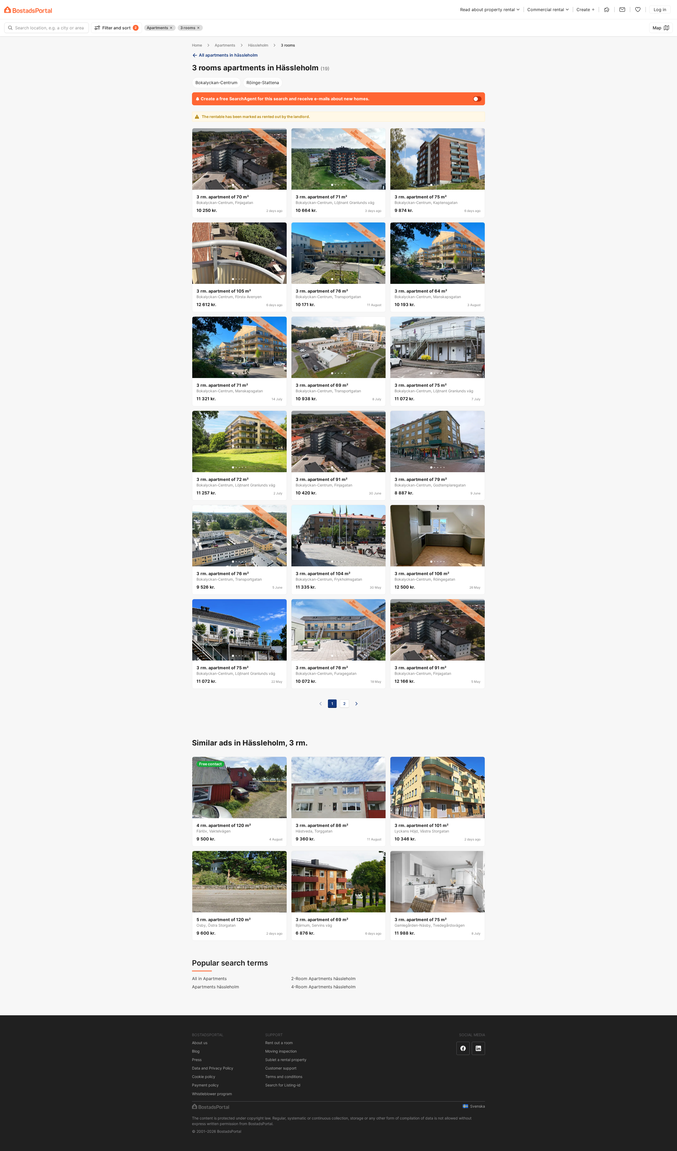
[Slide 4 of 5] (242, 184)
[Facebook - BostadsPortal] (463, 1048)
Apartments (225, 45)
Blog (196, 1051)
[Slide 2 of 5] (236, 184)
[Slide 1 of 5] (233, 184)
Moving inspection (281, 1051)
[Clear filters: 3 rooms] (198, 28)
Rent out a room (279, 1042)
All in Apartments (209, 978)
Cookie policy (203, 1076)
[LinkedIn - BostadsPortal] (478, 1048)
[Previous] (320, 703)
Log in (660, 9)
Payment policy (205, 1085)
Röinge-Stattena (262, 82)
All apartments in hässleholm (228, 55)
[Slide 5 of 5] (245, 184)
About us (199, 1042)
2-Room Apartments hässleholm (323, 978)
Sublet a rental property (286, 1059)
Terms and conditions (283, 1076)
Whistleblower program (212, 1093)
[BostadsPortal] (28, 9)
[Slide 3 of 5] (239, 184)
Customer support (280, 1068)
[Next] (356, 703)
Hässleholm (258, 45)
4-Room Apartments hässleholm (323, 986)
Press (197, 1059)
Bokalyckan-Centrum (216, 82)
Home (197, 45)
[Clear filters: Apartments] (171, 28)
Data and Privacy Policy (212, 1068)
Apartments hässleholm (215, 986)
